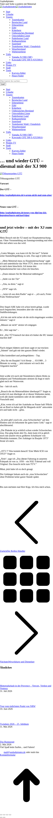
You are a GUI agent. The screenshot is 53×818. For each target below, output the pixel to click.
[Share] (4, 814)
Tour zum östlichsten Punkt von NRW (17, 706)
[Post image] (8, 683)
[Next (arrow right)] (4, 817)
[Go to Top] (26, 811)
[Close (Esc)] (1, 814)
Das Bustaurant (7, 742)
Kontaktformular (7, 755)
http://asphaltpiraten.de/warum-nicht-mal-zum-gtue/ (26, 195)
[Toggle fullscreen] (7, 814)
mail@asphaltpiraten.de (14, 752)
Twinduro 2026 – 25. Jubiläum (14, 724)
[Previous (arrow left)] (1, 817)
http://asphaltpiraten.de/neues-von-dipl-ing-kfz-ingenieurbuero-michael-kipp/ (23, 214)
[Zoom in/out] (10, 814)
